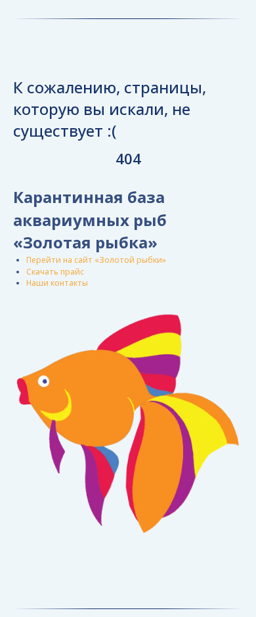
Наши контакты (57, 282)
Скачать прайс (55, 271)
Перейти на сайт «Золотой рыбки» (96, 259)
